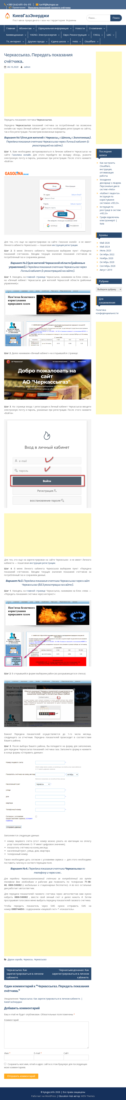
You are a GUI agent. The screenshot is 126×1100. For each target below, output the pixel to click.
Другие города (36, 41)
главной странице (35, 276)
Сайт (66, 1053)
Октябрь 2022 (107, 254)
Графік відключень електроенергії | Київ (109, 220)
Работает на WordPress (43, 1096)
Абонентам (25, 28)
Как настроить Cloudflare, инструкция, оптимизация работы (107, 169)
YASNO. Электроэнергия (43, 34)
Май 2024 (105, 246)
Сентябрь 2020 (107, 265)
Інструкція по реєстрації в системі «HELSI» (110, 210)
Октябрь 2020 (107, 262)
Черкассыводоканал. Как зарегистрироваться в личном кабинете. (70, 973)
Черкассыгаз (40, 959)
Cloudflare (90, 41)
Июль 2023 (105, 250)
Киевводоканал (14, 34)
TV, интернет (13, 41)
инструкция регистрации (65, 245)
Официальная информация (53, 28)
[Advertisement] (47, 95)
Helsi (75, 41)
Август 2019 (106, 269)
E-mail (38, 1053)
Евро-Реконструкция (75, 34)
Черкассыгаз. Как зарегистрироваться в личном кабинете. (24, 973)
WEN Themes (88, 1096)
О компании (95, 28)
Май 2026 (105, 242)
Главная (10, 28)
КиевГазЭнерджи (31, 15)
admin (27, 66)
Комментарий (11, 1019)
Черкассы (28, 959)
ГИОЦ (96, 34)
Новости (80, 28)
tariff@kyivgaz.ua (48, 4)
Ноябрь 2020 (106, 258)
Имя (7, 1053)
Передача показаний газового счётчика (49, 7)
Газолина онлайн (21, 154)
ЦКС (109, 34)
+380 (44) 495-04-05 (19, 4)
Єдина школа (58, 41)
